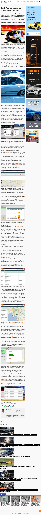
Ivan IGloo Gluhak (9, 409)
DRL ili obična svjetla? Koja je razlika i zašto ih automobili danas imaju (18, 434)
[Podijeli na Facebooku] (2, 406)
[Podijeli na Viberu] (7, 406)
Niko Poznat (4, 433)
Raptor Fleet (6, 168)
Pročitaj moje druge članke (10, 413)
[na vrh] (40, 511)
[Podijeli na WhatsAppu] (5, 406)
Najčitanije (2, 421)
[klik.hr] (2, 494)
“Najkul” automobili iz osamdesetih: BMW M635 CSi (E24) (15, 456)
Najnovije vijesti (3, 424)
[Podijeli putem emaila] (13, 406)
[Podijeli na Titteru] (10, 406)
